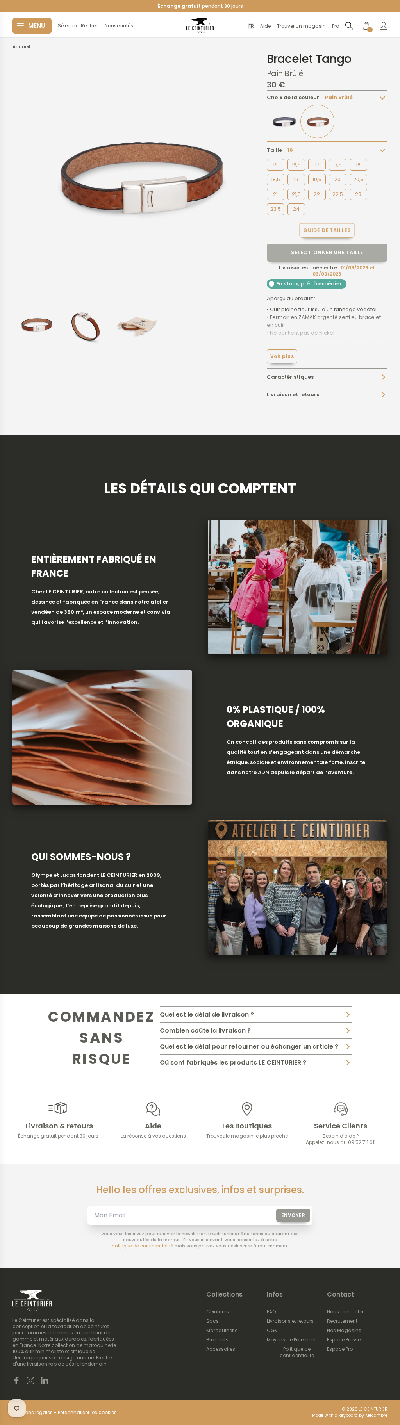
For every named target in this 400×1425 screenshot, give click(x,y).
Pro (335, 26)
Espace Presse (344, 1340)
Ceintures (217, 1312)
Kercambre (376, 1415)
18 (358, 164)
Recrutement (342, 1321)
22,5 (337, 194)
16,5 (296, 164)
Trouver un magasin (301, 26)
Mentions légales (32, 1412)
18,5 (275, 179)
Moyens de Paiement (291, 1340)
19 (296, 179)
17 (317, 164)
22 (317, 194)
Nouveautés (119, 26)
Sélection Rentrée (78, 26)
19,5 (316, 179)
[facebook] (16, 1380)
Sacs (212, 1321)
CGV (272, 1330)
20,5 (358, 179)
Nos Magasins (344, 1330)
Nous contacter (345, 1312)
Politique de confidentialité (297, 1352)
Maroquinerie (222, 1330)
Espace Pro (340, 1349)
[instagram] (30, 1380)
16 (275, 164)
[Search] (349, 25)
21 (275, 194)
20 (337, 179)
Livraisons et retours (290, 1321)
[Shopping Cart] (366, 26)
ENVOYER (293, 1215)
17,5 (337, 164)
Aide (265, 26)
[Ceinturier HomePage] (200, 25)
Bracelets (217, 1340)
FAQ (271, 1312)
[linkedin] (44, 1380)
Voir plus (282, 356)
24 (296, 209)
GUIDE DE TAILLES (327, 230)
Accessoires (220, 1349)
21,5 (296, 194)
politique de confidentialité (142, 1246)
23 (358, 194)
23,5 (275, 209)
